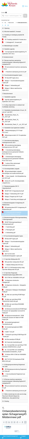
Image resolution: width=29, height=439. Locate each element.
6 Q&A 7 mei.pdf (9, 331)
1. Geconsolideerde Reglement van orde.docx (13, 375)
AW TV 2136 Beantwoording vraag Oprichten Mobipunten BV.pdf (13, 268)
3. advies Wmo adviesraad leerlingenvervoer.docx (11, 164)
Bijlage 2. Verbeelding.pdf (12, 85)
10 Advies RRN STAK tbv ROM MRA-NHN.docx (14, 355)
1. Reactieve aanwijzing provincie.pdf (15, 71)
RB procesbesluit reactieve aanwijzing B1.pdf (14, 387)
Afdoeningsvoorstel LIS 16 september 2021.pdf (14, 136)
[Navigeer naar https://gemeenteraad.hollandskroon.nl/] (9, 6)
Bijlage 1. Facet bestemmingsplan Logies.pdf (13, 81)
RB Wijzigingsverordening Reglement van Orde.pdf (14, 370)
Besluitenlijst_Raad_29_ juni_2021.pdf (10, 120)
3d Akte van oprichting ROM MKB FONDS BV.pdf (13, 305)
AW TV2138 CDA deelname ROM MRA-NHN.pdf (13, 360)
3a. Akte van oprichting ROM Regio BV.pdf (13, 295)
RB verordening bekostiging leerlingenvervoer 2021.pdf (11, 146)
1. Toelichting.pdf (10, 227)
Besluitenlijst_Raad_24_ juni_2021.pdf (10, 115)
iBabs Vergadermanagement (10, 436)
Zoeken (3, 12)
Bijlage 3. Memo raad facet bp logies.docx (12, 89)
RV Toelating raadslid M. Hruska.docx (15, 39)
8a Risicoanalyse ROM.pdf (12, 339)
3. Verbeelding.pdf (10, 232)
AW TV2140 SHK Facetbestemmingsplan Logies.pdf (12, 254)
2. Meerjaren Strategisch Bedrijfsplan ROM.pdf (14, 291)
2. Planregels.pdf (10, 229)
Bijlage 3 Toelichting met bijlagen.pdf (15, 199)
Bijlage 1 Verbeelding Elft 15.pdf (14, 193)
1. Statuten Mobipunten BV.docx (14, 264)
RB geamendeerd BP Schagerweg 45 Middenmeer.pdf (14, 208)
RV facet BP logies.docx (12, 78)
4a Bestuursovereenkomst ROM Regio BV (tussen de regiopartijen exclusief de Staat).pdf (14, 310)
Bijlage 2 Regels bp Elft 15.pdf (13, 196)
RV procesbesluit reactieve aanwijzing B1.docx (14, 68)
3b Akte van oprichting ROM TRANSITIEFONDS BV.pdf (11, 300)
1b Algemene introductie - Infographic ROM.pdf (14, 286)
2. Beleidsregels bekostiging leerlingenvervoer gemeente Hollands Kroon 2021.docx (13, 158)
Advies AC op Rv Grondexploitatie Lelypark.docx (13, 182)
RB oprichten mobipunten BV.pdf (14, 262)
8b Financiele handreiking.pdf (13, 342)
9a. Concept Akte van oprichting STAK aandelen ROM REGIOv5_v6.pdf (14, 346)
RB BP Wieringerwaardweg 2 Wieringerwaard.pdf (12, 223)
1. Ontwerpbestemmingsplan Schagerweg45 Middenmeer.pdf (11, 213)
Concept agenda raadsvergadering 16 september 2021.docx (14, 52)
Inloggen (23, 436)
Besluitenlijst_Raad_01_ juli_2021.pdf (16, 124)
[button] (25, 16)
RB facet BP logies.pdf (11, 238)
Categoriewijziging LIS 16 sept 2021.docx (12, 131)
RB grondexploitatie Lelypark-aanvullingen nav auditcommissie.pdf (12, 172)
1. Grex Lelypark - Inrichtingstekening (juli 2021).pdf (14, 177)
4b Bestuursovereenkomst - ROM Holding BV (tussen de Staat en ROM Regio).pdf (13, 317)
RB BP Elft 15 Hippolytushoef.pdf (14, 191)
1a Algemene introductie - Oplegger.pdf (10, 281)
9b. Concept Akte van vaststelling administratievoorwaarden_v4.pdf (13, 350)
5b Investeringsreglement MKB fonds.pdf (12, 328)
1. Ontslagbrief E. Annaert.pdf (13, 42)
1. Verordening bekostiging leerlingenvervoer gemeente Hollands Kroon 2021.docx (13, 152)
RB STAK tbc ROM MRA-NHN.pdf (14, 277)
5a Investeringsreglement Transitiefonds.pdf (10, 323)
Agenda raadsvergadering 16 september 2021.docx (11, 100)
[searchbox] (12, 16)
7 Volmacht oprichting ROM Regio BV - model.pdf (14, 335)
